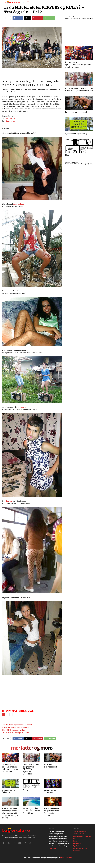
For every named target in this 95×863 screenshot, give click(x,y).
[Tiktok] (30, 843)
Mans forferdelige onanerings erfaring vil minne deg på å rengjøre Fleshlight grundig (10, 813)
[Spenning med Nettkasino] (53, 783)
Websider (76, 851)
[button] (23, 2)
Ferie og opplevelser (79, 831)
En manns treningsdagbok (50, 765)
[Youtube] (19, 843)
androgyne (22, 407)
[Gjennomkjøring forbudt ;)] (10, 783)
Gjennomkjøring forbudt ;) (8, 791)
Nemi (25, 790)
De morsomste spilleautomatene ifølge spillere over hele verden (10, 768)
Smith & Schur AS (66, 858)
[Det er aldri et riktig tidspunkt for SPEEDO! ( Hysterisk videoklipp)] (31, 757)
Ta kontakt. (53, 848)
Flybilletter (76, 846)
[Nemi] (31, 783)
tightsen (9, 501)
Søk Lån (75, 841)
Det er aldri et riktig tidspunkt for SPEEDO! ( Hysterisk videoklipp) (31, 769)
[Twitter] (9, 843)
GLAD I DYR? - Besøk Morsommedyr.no (16, 727)
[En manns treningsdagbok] (53, 757)
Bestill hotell (77, 843)
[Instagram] (85, 2)
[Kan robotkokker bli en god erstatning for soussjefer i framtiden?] (53, 801)
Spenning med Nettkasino (50, 791)
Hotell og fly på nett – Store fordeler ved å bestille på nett (31, 810)
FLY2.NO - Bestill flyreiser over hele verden (17, 725)
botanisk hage (18, 204)
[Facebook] (82, 2)
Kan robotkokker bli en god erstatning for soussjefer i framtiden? (52, 812)
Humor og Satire (78, 834)
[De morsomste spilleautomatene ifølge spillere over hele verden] (10, 757)
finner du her (10, 118)
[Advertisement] (16, 694)
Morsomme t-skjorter (80, 848)
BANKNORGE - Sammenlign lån (13, 730)
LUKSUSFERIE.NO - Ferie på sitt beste (15, 733)
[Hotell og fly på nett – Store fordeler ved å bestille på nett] (31, 801)
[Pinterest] (14, 843)
